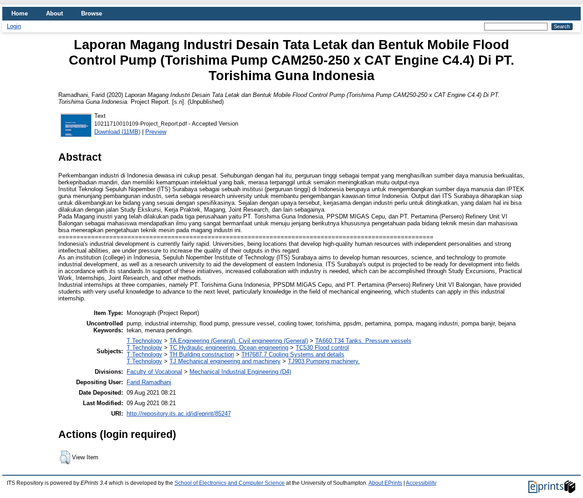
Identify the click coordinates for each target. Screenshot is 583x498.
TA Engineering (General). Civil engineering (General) (238, 340)
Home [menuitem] (19, 13)
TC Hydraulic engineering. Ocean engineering (228, 347)
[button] (65, 457)
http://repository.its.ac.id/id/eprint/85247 (179, 413)
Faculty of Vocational (154, 371)
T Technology (144, 340)
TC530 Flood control (322, 347)
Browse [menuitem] (91, 13)
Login (14, 26)
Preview (155, 131)
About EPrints (385, 483)
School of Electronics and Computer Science (229, 483)
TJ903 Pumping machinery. (324, 361)
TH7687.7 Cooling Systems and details (292, 354)
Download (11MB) (117, 131)
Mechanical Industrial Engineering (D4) (240, 371)
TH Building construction (201, 354)
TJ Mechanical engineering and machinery (225, 361)
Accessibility (421, 483)
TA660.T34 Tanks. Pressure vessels (363, 340)
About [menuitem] (54, 13)
